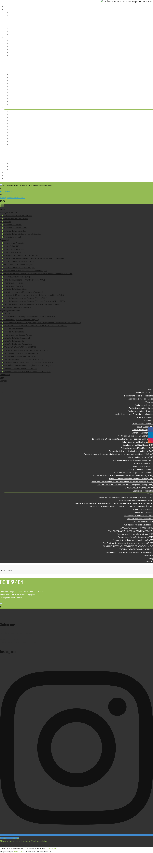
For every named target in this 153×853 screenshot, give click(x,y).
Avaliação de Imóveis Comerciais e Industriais (134, 31)
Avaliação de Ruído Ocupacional (140, 135)
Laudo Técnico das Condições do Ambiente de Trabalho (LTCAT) (126, 114)
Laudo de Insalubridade (143, 126)
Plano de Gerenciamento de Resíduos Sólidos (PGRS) (131, 95)
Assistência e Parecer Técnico (140, 16)
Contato (149, 178)
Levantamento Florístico (143, 80)
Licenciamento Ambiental (142, 40)
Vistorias (149, 19)
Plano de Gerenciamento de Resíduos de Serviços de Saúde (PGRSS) (125, 101)
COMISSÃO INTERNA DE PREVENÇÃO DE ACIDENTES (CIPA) (128, 163)
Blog (151, 175)
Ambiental (148, 37)
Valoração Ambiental (144, 34)
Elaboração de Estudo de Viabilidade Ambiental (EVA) (131, 68)
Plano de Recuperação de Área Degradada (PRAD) (132, 77)
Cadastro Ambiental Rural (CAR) (140, 74)
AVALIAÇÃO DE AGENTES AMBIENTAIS (137, 144)
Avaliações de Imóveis (144, 22)
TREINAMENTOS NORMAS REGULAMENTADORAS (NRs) (129, 169)
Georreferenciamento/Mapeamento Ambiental (133, 89)
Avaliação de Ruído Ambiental (140, 86)
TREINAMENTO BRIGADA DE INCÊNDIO (136, 166)
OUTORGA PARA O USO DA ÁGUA (139, 104)
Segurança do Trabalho (143, 108)
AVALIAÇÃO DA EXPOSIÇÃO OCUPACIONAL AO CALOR (130, 148)
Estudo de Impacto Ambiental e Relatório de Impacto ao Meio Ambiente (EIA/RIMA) (118, 71)
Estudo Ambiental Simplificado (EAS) (138, 62)
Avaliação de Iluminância (143, 138)
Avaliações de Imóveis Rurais (141, 25)
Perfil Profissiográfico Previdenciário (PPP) (135, 117)
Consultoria (148, 172)
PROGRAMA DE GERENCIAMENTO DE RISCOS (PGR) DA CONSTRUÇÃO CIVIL (121, 123)
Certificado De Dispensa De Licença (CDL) (136, 52)
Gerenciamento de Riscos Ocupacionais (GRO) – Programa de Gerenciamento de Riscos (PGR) (114, 120)
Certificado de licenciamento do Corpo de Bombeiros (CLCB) (128, 160)
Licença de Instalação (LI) (142, 46)
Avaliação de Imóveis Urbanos (140, 28)
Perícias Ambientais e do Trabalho (138, 12)
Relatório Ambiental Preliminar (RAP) (137, 59)
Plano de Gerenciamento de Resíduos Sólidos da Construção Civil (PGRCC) (122, 98)
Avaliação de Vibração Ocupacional (138, 141)
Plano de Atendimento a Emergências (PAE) (135, 151)
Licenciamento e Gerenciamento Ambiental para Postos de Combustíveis (122, 55)
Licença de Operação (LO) (142, 49)
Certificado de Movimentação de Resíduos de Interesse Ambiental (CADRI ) (122, 92)
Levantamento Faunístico (142, 83)
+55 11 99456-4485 (6, 191)
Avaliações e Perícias (144, 9)
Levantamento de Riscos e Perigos (138, 132)
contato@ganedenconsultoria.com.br (12, 198)
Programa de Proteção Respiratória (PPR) (135, 154)
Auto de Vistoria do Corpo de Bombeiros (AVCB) (133, 157)
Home (150, 6)
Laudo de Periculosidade (143, 129)
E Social (150, 111)
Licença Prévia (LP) (145, 43)
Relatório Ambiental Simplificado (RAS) (137, 65)
